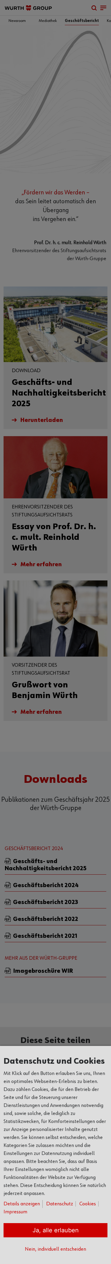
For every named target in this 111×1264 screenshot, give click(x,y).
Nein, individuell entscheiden (55, 1249)
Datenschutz (59, 1204)
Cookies (87, 1204)
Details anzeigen (22, 1204)
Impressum (15, 1212)
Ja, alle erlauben (56, 1230)
